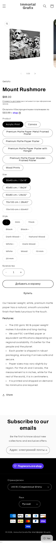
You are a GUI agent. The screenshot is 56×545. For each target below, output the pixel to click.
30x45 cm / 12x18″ (16, 180)
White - (12, 245)
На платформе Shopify (39, 532)
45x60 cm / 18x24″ (16, 188)
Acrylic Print (13, 124)
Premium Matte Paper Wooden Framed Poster (27, 159)
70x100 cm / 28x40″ (17, 202)
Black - (27, 230)
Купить (28, 293)
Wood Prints (13, 168)
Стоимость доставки (11, 101)
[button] (4, 6)
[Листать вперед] (35, 73)
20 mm (11, 259)
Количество (8, 266)
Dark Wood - (15, 237)
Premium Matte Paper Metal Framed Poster (27, 133)
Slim (19, 223)
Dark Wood (30, 245)
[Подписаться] (46, 450)
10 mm (41, 252)
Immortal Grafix (21, 532)
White (11, 252)
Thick (33, 223)
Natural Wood (39, 237)
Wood (26, 252)
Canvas (32, 124)
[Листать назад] (21, 73)
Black (11, 230)
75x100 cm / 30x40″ (19, 210)
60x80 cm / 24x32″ (16, 195)
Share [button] (9, 395)
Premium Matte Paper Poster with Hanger (27, 149)
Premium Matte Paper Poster (23, 141)
